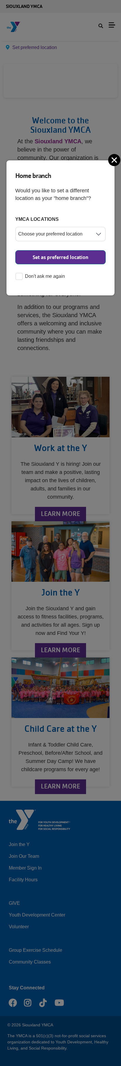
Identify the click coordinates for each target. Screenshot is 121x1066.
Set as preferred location (60, 257)
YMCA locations (37, 219)
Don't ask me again (45, 276)
